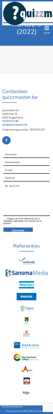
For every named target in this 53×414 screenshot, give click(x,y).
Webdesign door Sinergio (39, 411)
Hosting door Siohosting (17, 411)
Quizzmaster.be (16, 406)
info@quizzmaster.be (14, 124)
